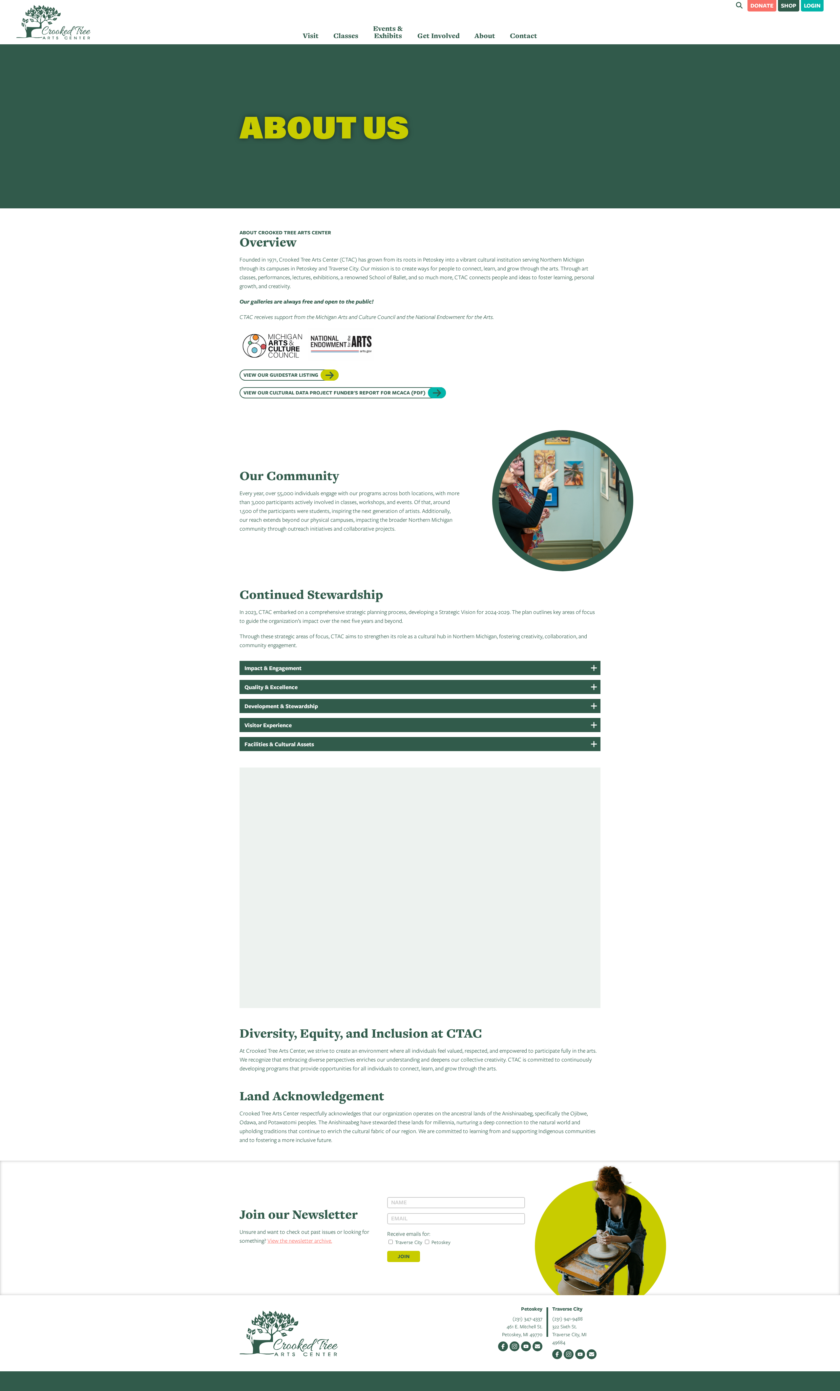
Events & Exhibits (388, 32)
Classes (345, 35)
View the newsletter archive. (299, 1240)
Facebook (503, 1346)
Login (812, 5)
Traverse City (408, 1242)
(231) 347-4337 (527, 1318)
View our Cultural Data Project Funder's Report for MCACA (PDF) (334, 392)
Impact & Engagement (273, 668)
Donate (761, 5)
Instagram (514, 1346)
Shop (788, 5)
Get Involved (438, 35)
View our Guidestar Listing (280, 374)
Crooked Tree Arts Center (53, 22)
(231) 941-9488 (567, 1318)
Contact (523, 35)
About (484, 35)
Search (739, 5)
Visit (311, 35)
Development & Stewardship (281, 706)
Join (404, 1256)
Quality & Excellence (271, 687)
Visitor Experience (268, 725)
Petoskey (440, 1242)
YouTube (526, 1346)
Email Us (537, 1346)
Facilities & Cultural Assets (279, 744)
